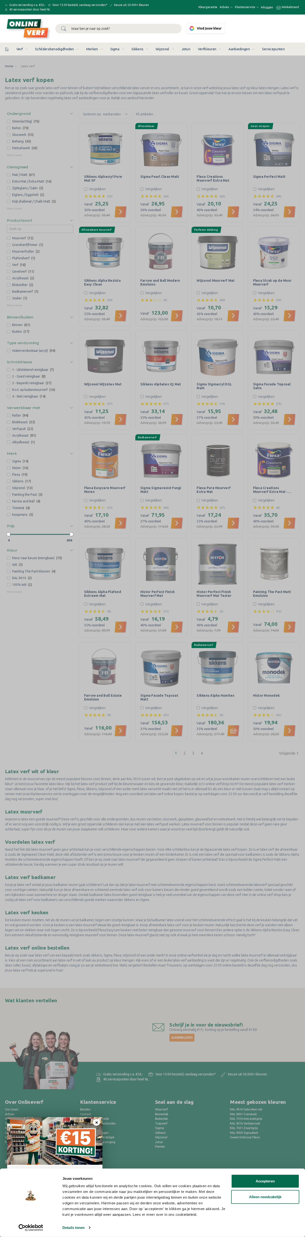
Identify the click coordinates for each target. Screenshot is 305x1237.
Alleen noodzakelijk (265, 1197)
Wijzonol (162, 49)
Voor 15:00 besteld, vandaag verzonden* (79, 4)
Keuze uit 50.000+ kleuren (131, 4)
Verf (19, 49)
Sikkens (137, 49)
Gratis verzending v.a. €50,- (27, 4)
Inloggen (267, 7)
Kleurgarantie (207, 7)
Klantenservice (245, 7)
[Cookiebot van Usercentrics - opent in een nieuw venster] (31, 1227)
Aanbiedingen (239, 49)
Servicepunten (273, 49)
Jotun (186, 49)
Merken (92, 49)
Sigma (115, 49)
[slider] (8, 534)
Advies (225, 7)
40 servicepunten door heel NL (29, 9)
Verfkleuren (207, 49)
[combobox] (118, 28)
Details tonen (73, 1228)
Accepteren (265, 1181)
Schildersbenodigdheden (54, 49)
